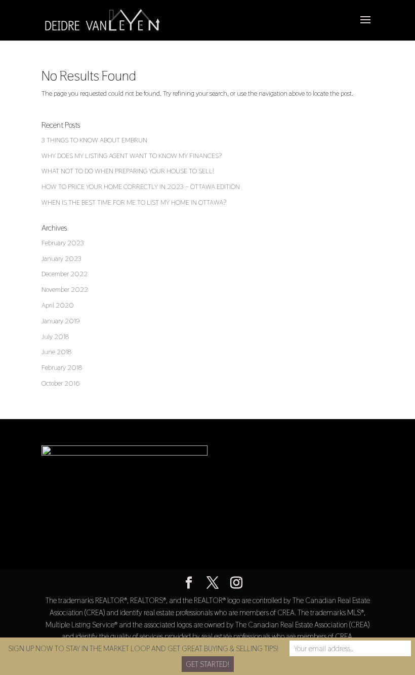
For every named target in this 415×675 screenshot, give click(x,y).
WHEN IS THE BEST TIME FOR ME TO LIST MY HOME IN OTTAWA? (134, 202)
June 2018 (56, 351)
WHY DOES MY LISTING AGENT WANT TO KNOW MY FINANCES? (132, 155)
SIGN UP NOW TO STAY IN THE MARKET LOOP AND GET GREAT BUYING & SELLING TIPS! (143, 648)
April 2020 (58, 305)
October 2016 (60, 383)
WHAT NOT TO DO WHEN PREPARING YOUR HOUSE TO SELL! (128, 170)
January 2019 (61, 320)
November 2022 (65, 289)
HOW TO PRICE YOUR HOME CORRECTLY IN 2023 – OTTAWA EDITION (141, 186)
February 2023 (63, 242)
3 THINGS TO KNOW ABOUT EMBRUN (94, 139)
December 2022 (65, 273)
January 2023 (61, 258)
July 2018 (55, 336)
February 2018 (62, 367)
